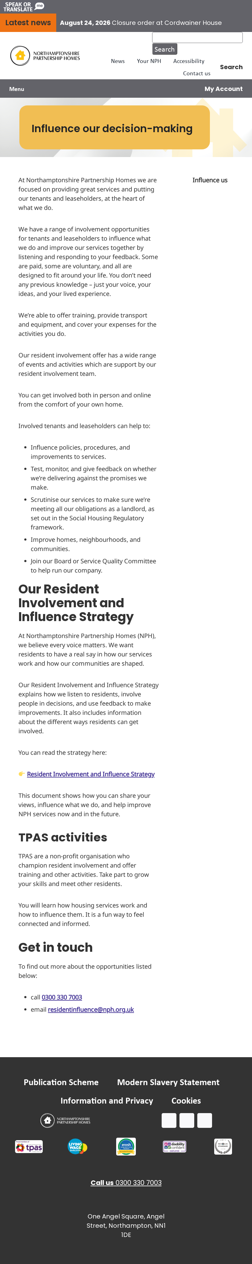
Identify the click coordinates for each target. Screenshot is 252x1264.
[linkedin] (204, 1120)
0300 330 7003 (62, 997)
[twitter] (186, 1120)
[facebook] (169, 1120)
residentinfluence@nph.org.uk (91, 1009)
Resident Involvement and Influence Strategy (91, 774)
